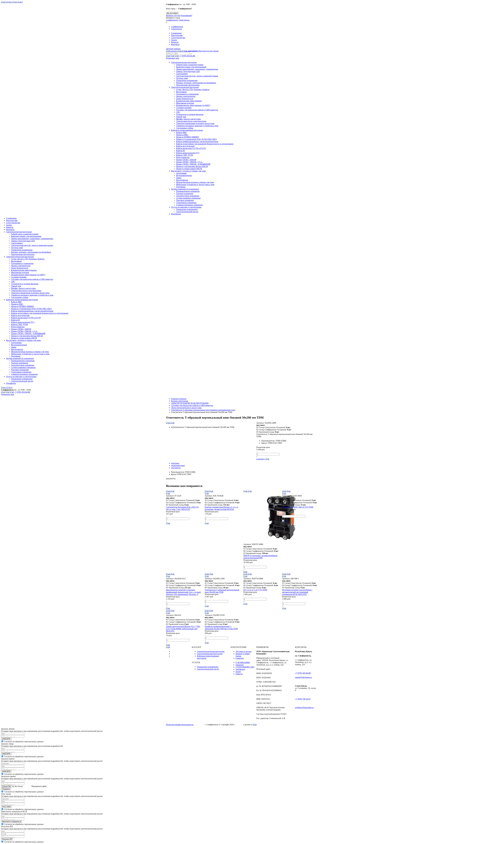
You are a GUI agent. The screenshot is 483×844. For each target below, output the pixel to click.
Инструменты (182, 180)
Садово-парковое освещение (188, 198)
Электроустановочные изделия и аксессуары (195, 123)
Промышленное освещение (188, 191)
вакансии (240, 665)
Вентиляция (181, 92)
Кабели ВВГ (181, 132)
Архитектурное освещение (187, 196)
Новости (174, 42)
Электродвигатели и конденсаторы (191, 121)
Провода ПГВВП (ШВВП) (187, 137)
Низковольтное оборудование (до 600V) (193, 105)
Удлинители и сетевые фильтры (189, 114)
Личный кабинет (173, 49)
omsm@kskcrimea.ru (303, 677)
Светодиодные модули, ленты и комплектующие (197, 76)
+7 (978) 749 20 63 (302, 699)
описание (175, 463)
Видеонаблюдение (184, 175)
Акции (174, 40)
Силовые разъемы (184, 108)
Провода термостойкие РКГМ (189, 169)
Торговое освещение (185, 200)
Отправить (6, 789)
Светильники (182, 74)
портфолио (240, 669)
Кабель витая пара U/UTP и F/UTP (191, 148)
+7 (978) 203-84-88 (187, 56)
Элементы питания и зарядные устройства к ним (197, 126)
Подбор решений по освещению (185, 189)
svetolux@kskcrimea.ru (304, 707)
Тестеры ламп (182, 78)
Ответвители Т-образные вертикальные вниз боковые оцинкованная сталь (203, 410)
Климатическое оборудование (189, 101)
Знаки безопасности (184, 99)
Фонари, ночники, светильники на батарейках (196, 83)
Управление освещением (186, 80)
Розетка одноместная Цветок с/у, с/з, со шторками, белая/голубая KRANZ (221, 508)
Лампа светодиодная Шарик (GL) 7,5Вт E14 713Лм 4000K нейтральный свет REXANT (183, 628)
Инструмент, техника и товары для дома (188, 171)
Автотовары (181, 173)
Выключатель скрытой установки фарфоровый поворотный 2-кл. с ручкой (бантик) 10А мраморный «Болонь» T (183, 592)
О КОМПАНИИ (243, 662)
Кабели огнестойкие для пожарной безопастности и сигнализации (204, 144)
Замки (178, 178)
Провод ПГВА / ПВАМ (186, 160)
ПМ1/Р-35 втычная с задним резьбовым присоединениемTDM (260, 556)
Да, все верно (172, 13)
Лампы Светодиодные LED (188, 71)
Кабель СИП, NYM (184, 155)
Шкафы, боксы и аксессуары (188, 119)
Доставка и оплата (243, 651)
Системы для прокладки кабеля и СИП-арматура (197, 110)
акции (238, 671)
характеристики (178, 465)
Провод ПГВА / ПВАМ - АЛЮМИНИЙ (193, 164)
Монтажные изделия (185, 103)
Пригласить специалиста (11, 822)
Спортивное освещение (186, 203)
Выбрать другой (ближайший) (179, 15)
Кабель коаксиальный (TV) (187, 153)
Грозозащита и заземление (187, 94)
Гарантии (240, 658)
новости (239, 674)
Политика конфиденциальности (180, 725)
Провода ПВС (182, 135)
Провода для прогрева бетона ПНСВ (192, 166)
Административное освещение (189, 205)
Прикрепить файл (39, 786)
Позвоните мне (172, 58)
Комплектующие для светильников (191, 67)
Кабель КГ (180, 151)
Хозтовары (180, 187)
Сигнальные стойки (184, 128)
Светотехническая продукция (184, 62)
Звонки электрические (185, 96)
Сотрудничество (178, 38)
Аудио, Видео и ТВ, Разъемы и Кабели (192, 89)
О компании (176, 33)
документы (176, 468)
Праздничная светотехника (187, 85)
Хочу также (6, 807)
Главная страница (178, 399)
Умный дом (181, 117)
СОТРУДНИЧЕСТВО (245, 667)
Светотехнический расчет (187, 212)
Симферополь (172, 20)
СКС (178, 112)
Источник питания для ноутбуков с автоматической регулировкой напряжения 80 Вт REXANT (297, 592)
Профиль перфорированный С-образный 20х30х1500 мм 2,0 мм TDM (221, 627)
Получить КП (7, 839)
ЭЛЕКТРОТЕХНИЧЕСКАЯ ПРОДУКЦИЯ (190, 403)
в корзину (260, 459)
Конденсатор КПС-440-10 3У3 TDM (297, 507)
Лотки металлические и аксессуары (186, 408)
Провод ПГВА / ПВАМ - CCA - (189, 162)
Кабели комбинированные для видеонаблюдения (197, 141)
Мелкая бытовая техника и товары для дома (195, 182)
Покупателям (177, 35)
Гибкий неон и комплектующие (189, 65)
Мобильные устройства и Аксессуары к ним (195, 184)
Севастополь (183, 20)
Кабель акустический (185, 146)
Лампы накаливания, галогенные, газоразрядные (197, 69)
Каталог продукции (179, 401)
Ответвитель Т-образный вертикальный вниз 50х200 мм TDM (222, 591)
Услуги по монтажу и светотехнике (186, 207)
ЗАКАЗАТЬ (6, 739)
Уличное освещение (184, 193)
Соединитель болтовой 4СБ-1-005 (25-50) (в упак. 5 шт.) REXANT (182, 508)
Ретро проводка (183, 157)
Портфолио (176, 214)
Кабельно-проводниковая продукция (187, 130)
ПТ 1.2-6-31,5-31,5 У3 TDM (255, 590)
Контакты (175, 44)
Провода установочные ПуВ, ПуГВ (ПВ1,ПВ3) (196, 139)
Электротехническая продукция (185, 87)
